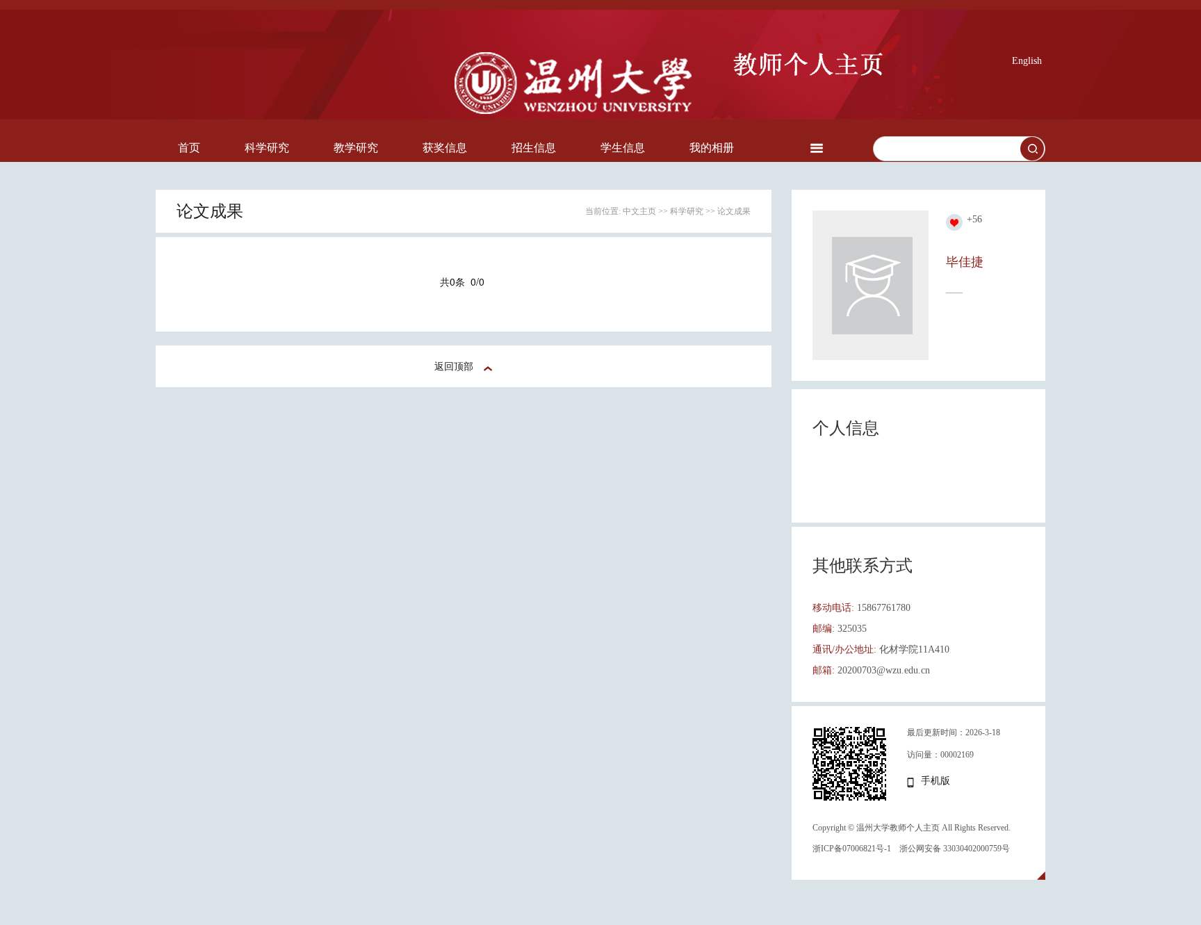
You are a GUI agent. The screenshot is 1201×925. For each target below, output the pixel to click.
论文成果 (734, 211)
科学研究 (267, 148)
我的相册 (711, 148)
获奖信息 (445, 148)
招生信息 (534, 148)
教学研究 (356, 148)
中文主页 (639, 211)
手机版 (935, 781)
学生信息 (622, 148)
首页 (189, 148)
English (1027, 61)
